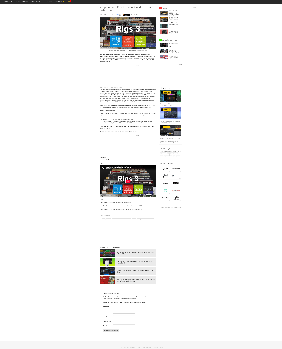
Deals (68, 2)
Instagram (266, 2)
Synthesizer (35, 2)
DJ (42, 2)
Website (105, 325)
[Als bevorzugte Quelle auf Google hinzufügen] (126, 15)
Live (46, 2)
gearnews (8, 2)
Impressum (172, 206)
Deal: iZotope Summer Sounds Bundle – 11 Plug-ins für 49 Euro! (135, 271)
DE (258, 2)
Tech (51, 2)
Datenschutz (166, 206)
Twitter (272, 2)
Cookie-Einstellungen (165, 207)
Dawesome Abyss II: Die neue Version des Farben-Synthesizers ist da (169, 99)
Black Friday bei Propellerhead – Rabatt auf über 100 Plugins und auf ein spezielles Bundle (136, 280)
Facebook (269, 2)
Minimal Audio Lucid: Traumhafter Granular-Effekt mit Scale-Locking (170, 116)
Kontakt (178, 206)
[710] (165, 168)
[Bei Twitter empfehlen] (153, 216)
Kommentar (106, 306)
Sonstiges (58, 2)
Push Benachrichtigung (176, 207)
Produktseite (106, 159)
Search (280, 2)
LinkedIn (263, 2)
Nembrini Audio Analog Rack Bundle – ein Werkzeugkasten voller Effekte (135, 253)
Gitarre (17, 2)
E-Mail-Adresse (107, 321)
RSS (276, 2)
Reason (147, 54)
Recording (25, 2)
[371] (165, 190)
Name (105, 316)
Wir (161, 206)
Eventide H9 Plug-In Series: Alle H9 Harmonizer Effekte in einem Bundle (135, 262)
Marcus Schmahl (112, 14)
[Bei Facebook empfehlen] (147, 216)
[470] (165, 176)
